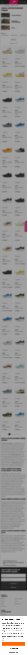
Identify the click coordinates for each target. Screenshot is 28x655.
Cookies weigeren (13, 648)
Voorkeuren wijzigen (13, 652)
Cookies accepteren (13, 644)
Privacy (3, 640)
